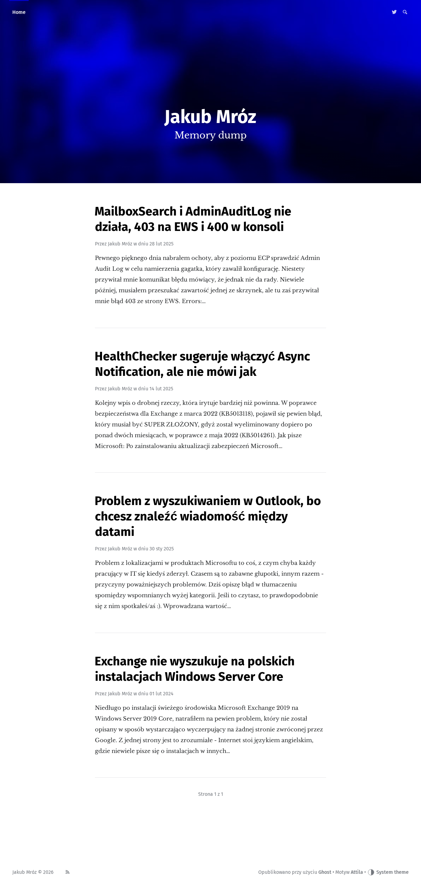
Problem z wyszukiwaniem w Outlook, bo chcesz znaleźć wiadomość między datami (208, 516)
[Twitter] (394, 12)
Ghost (324, 872)
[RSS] (67, 872)
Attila (357, 872)
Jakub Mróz (120, 244)
